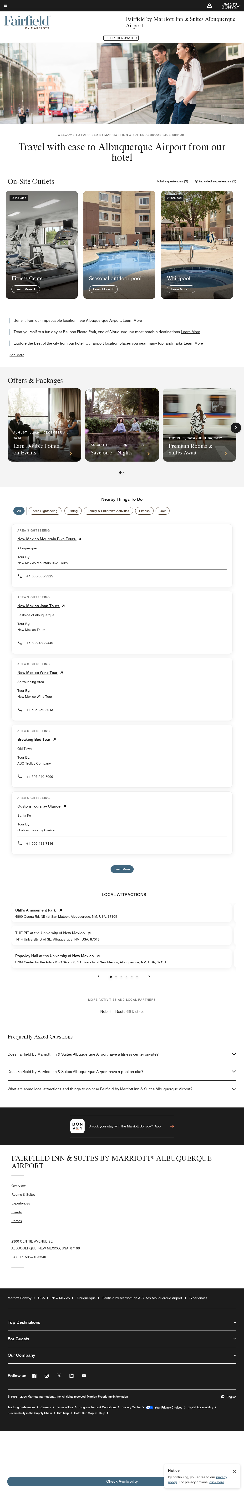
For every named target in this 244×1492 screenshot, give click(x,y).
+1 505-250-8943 (39, 710)
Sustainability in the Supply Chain (30, 1413)
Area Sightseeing (45, 511)
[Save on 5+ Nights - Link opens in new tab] (122, 425)
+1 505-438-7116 (39, 843)
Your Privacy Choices (167, 1407)
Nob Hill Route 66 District (122, 1011)
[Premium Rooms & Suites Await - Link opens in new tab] (199, 425)
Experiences (20, 1203)
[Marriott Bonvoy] (228, 6)
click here (216, 1482)
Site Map (63, 1413)
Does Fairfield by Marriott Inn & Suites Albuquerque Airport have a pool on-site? (75, 1071)
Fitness (144, 511)
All (19, 511)
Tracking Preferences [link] (21, 1407)
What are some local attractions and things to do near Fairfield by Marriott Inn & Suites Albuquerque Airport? (100, 1089)
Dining (73, 511)
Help (102, 1413)
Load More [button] (122, 869)
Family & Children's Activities (108, 511)
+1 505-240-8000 (39, 777)
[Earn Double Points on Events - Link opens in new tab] (44, 425)
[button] (209, 6)
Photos (16, 1221)
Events (16, 1212)
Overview (18, 1186)
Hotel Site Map (84, 1413)
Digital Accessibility (200, 1407)
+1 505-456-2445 (39, 643)
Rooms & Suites (23, 1194)
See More (17, 355)
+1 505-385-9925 (39, 576)
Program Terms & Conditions (97, 1407)
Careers (46, 1407)
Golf (163, 511)
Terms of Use (64, 1407)
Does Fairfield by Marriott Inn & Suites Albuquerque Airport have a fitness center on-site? (83, 1054)
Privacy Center (131, 1407)
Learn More (24, 289)
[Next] (236, 428)
